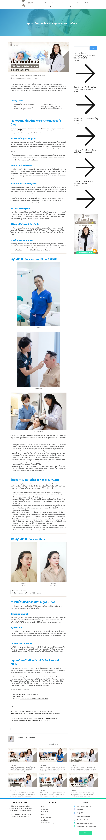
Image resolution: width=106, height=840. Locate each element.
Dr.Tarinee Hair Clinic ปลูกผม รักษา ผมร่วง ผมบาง (34, 699)
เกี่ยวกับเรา (87, 2)
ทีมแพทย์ (64, 2)
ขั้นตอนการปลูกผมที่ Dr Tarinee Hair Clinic (24, 110)
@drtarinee (20, 696)
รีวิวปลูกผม (21, 230)
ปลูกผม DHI (44, 815)
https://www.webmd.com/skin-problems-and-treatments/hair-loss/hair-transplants (35, 713)
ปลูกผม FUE (44, 809)
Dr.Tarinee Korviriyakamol (20, 78)
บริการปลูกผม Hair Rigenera (49, 823)
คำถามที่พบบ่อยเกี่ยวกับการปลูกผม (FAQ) (50, 106)
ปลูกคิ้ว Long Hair (46, 817)
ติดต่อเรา (79, 2)
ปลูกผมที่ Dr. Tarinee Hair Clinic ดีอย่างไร (24, 108)
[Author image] (11, 78)
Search (94, 48)
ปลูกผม (20, 129)
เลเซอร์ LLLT (44, 820)
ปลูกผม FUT (44, 812)
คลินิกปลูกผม (32, 198)
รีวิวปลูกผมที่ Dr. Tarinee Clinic (48, 104)
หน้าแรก (46, 2)
